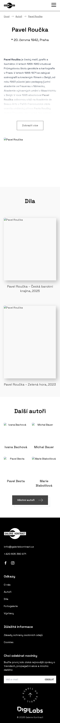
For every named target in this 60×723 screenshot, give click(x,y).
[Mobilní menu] (53, 5)
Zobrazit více (30, 125)
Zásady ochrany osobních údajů (23, 635)
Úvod (6, 16)
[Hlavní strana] (20, 5)
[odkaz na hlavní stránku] (30, 533)
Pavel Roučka (35, 16)
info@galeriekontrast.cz (19, 546)
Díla (6, 599)
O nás (7, 584)
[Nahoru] (30, 695)
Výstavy (9, 613)
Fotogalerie (11, 606)
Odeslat (49, 679)
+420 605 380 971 (15, 554)
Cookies (8, 642)
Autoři (19, 16)
